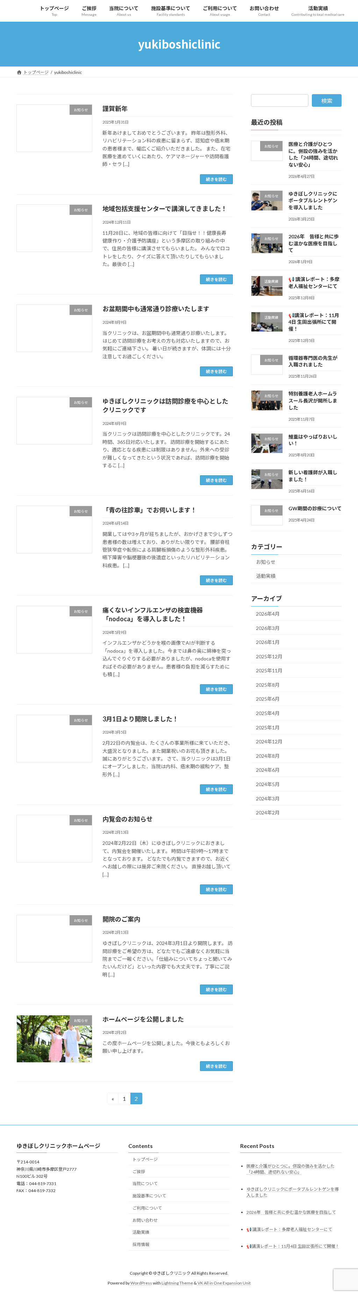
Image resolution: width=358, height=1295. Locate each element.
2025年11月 (269, 670)
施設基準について (149, 1195)
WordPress (141, 1283)
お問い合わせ (145, 1220)
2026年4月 (268, 614)
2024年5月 (268, 784)
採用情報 (143, 1244)
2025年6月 (268, 699)
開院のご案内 (121, 919)
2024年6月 (268, 770)
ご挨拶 (139, 1171)
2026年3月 (268, 628)
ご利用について (147, 1208)
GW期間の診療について (315, 508)
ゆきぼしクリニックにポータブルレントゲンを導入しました (312, 200)
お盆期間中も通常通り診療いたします (155, 309)
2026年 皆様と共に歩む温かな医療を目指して (313, 243)
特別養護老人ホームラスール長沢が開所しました (312, 400)
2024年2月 (268, 813)
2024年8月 (268, 755)
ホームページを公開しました (143, 1019)
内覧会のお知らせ (127, 819)
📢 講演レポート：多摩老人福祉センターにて (289, 1229)
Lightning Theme (177, 1283)
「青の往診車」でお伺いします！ (149, 510)
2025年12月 (269, 656)
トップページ (145, 1159)
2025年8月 (268, 684)
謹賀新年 (115, 108)
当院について (145, 1183)
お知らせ (265, 562)
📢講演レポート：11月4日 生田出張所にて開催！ (313, 321)
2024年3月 (268, 798)
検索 (326, 100)
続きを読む (216, 179)
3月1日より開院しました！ (140, 719)
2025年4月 (268, 713)
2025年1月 (268, 727)
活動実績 (265, 576)
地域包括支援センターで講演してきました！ (164, 208)
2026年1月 (268, 642)
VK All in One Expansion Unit (224, 1283)
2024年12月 (269, 741)
